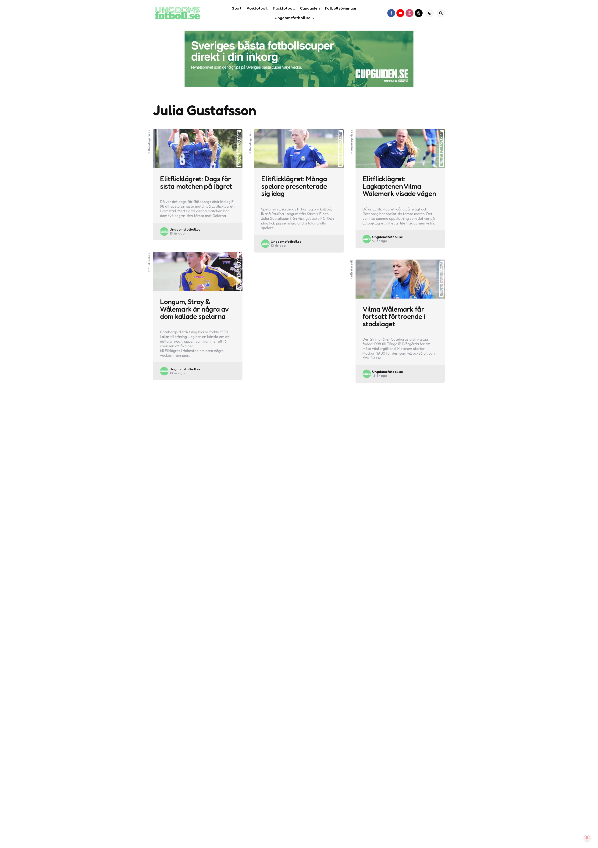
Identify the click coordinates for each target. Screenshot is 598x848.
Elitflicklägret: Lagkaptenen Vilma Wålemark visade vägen (399, 186)
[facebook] (391, 13)
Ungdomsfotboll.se (185, 229)
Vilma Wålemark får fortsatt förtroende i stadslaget (394, 317)
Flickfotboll (149, 261)
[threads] (419, 13)
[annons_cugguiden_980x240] (299, 59)
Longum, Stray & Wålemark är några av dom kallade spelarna (194, 309)
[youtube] (400, 13)
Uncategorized (149, 140)
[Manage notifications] (587, 837)
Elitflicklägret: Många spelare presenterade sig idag (294, 186)
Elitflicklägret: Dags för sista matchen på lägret (196, 182)
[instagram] (409, 13)
